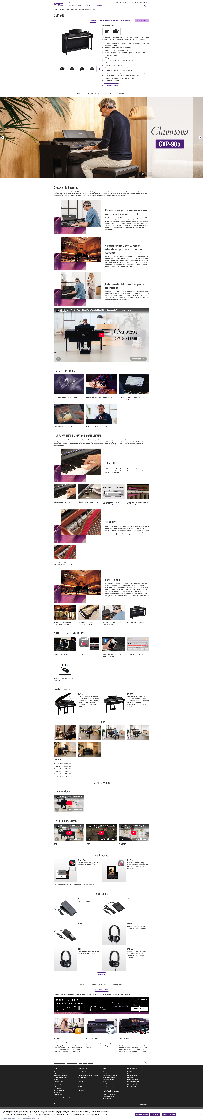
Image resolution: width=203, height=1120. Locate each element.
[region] (101, 1114)
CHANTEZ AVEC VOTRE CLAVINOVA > (97, 427)
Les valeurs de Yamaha (132, 1079)
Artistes (79, 5)
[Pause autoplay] (107, 180)
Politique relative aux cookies (31, 1118)
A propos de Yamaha (132, 1068)
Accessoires (121, 93)
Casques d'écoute (58, 1088)
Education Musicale (83, 1068)
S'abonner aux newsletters (109, 1094)
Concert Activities (82, 1077)
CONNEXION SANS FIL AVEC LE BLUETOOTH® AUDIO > (112, 655)
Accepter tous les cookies (169, 1114)
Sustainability (130, 1086)
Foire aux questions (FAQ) (109, 1075)
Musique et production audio (60, 1075)
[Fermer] (200, 1114)
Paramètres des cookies (142, 1114)
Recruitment (130, 1077)
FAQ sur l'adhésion (107, 1098)
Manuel (104, 1081)
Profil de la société (131, 1072)
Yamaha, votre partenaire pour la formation (88, 1075)
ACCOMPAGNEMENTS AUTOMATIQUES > (66, 397)
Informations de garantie (108, 1073)
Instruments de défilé (59, 1086)
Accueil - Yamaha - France (59, 9)
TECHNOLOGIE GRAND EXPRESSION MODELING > (62, 563)
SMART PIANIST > (59, 654)
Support (124, 2)
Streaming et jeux (58, 1094)
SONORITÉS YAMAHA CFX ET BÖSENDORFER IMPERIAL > (63, 623)
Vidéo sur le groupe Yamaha (133, 1073)
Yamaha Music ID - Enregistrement (111, 1091)
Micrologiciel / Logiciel (108, 1083)
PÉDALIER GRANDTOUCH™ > (87, 502)
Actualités (80, 1082)
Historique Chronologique (133, 1083)
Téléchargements (89, 5)
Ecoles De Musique (82, 1072)
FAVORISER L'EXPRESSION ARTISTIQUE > (110, 503)
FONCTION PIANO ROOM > (62, 427)
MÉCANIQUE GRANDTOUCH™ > (64, 502)
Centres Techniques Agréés (109, 1077)
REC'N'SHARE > (83, 654)
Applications (107, 93)
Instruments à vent (58, 1081)
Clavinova (90, 9)
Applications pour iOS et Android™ (62, 1098)
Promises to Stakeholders (133, 1081)
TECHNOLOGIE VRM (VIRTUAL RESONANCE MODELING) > (87, 623)
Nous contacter (106, 1072)
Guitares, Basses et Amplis (60, 1077)
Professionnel (143, 1104)
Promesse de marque (132, 1075)
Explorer (99, 5)
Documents (105, 1085)
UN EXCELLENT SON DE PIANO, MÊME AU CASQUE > (112, 623)
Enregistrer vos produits (108, 1096)
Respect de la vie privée (18, 1118)
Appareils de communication (60, 1096)
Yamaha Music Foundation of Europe (86, 1073)
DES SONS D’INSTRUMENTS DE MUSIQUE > (99, 397)
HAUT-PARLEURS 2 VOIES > (135, 622)
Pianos (71, 3)
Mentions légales (7, 1118)
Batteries (56, 1079)
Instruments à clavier (59, 1073)
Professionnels (143, 2)
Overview (93, 20)
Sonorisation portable (59, 1090)
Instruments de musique (72, 9)
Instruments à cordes (59, 1083)
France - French (135, 2)
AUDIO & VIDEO (92, 93)
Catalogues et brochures (108, 1079)
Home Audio (57, 1092)
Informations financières (132, 1085)
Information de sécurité (108, 1086)
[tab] (96, 180)
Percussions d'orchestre (59, 1085)
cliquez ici (22, 1116)
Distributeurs (118, 2)
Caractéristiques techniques (108, 20)
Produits (71, 5)
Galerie (79, 93)
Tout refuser (155, 1114)
